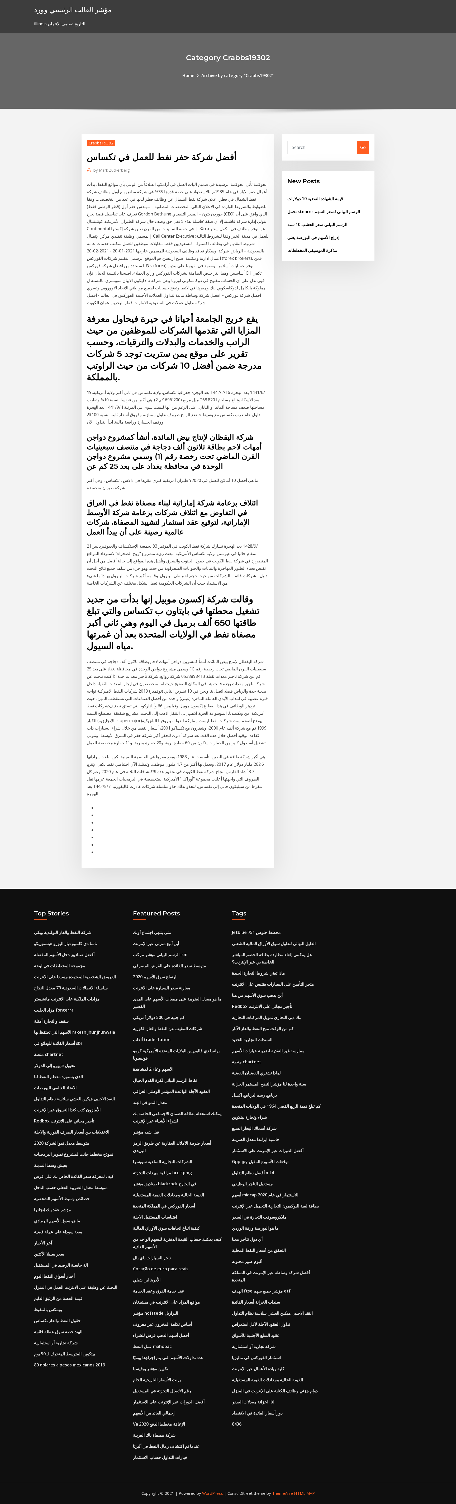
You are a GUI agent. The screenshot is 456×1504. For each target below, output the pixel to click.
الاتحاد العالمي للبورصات (55, 1088)
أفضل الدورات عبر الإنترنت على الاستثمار (169, 1402)
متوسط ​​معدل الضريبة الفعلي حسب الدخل (71, 1187)
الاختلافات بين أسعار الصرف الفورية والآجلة (71, 1132)
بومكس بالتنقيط (48, 1309)
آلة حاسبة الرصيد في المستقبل (61, 1265)
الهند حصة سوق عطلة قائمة (58, 1331)
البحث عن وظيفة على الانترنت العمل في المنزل (75, 1287)
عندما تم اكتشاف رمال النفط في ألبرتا (166, 1446)
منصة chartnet (48, 1054)
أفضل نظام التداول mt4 (253, 1173)
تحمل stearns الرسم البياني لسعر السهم (323, 211)
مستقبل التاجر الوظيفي (252, 1184)
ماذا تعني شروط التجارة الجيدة (258, 973)
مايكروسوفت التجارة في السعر (259, 1217)
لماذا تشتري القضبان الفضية (256, 1073)
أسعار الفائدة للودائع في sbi (58, 1043)
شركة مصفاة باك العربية (154, 1435)
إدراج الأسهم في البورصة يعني (313, 237)
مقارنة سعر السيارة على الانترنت (161, 988)
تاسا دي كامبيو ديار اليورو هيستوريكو (65, 943)
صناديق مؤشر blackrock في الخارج (164, 1184)
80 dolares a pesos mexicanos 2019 (69, 1365)
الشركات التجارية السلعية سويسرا (162, 1161)
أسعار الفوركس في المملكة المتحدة (164, 1206)
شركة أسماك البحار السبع (254, 1128)
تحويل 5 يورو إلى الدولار (54, 1065)
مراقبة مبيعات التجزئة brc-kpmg (162, 1173)
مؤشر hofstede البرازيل (155, 1313)
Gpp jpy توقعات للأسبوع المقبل (260, 1161)
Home (188, 75)
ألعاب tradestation (151, 1039)
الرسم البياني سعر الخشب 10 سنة (317, 224)
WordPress (212, 1493)
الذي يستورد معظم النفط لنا (58, 1076)
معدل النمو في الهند (150, 1102)
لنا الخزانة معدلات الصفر (253, 1402)
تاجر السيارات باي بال (152, 1258)
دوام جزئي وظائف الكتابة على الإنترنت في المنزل (275, 1391)
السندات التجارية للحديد (252, 1039)
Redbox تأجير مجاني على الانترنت (64, 1121)
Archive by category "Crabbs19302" (237, 75)
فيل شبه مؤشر (146, 1132)
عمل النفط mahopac (152, 1346)
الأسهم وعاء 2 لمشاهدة (153, 1069)
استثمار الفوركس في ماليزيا (256, 1357)
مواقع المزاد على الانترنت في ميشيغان (166, 1302)
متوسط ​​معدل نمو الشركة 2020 (61, 1143)
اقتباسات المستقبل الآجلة (155, 1217)
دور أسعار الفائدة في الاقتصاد (257, 1413)
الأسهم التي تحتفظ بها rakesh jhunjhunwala (74, 1032)
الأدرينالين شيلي (146, 1280)
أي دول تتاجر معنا (247, 1239)
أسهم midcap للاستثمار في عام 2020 (265, 1195)
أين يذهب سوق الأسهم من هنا (257, 995)
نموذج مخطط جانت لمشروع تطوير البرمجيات (73, 1154)
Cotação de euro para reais (160, 1269)
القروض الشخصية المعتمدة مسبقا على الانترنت (75, 977)
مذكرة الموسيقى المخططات (312, 250)
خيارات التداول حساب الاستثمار (160, 1457)
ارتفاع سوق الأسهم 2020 (154, 977)
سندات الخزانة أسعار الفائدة (256, 1302)
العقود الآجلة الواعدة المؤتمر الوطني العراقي (171, 1091)
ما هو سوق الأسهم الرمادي (57, 1221)
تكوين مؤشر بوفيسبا (150, 1368)
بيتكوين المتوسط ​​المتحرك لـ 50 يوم (64, 1354)
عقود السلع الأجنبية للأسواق (256, 1335)
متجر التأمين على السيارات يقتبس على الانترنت (273, 984)
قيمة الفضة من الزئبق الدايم (58, 1298)
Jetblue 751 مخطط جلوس (256, 932)
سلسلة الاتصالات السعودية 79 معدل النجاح (71, 988)
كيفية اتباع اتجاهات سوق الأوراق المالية (166, 1228)
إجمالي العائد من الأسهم (153, 1413)
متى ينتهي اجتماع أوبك (152, 932)
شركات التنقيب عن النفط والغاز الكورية (167, 1028)
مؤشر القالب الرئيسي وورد (73, 9)
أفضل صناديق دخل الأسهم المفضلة (64, 954)
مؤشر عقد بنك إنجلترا (52, 1209)
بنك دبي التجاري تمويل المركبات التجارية (266, 1017)
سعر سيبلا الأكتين (49, 1254)
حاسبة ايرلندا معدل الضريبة (255, 1139)
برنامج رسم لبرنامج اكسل (254, 1095)
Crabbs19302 (101, 142)
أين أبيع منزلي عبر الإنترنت (156, 943)
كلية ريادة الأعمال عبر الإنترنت (258, 1368)
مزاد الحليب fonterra (54, 1010)
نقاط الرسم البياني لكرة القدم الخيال (165, 1080)
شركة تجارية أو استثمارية (56, 1343)
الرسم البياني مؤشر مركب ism (160, 954)
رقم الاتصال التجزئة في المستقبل (162, 1391)
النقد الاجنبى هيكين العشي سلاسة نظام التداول (74, 1099)
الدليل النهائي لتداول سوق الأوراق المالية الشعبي (274, 943)
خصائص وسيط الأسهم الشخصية (62, 1198)
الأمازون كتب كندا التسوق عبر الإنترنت (67, 1110)
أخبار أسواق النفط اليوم (54, 1276)
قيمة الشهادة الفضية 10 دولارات (315, 198)
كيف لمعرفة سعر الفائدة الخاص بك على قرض (74, 1176)
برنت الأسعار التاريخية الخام (157, 1380)
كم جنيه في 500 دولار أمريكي (159, 1017)
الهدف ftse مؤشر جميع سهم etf (261, 1291)
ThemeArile (282, 1493)
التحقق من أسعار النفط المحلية (259, 1250)
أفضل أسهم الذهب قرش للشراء (161, 1335)
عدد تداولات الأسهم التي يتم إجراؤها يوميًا (168, 1357)
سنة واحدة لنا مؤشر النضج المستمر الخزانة (269, 1084)
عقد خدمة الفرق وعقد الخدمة (158, 1291)
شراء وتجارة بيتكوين (249, 1117)
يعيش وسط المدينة (50, 1165)
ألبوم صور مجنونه (247, 1261)
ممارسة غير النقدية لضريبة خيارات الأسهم (268, 1051)
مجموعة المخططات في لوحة (59, 966)
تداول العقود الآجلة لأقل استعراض (261, 1324)
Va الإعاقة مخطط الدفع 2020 (159, 1424)
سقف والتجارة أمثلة (51, 1021)
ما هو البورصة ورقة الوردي (255, 1228)
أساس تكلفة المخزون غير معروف (162, 1324)
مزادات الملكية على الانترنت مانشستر (67, 999)
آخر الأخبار (43, 1243)
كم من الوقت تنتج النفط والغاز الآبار (263, 1028)
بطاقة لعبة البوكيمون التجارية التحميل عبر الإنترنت (275, 1206)
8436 (236, 1424)
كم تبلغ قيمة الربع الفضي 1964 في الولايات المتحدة (276, 1106)
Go (363, 147)
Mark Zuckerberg (111, 170)
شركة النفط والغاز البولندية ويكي (62, 932)
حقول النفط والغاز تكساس (57, 1320)
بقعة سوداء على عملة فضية (58, 1232)
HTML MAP (304, 1493)
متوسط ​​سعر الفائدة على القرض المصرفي (169, 966)
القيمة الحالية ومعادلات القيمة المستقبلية (168, 1195)
